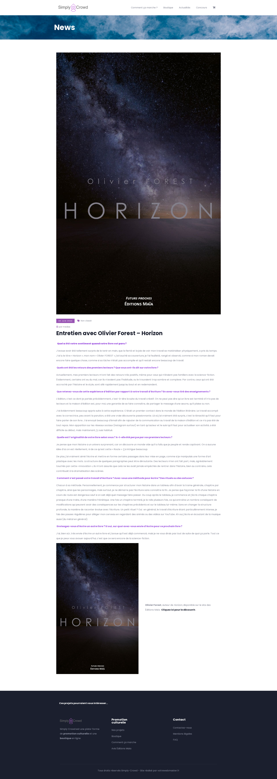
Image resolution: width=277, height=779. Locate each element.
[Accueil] (73, 8)
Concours (201, 7)
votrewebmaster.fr (168, 770)
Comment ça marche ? (144, 7)
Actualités (184, 7)
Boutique (168, 7)
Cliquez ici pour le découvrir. (178, 609)
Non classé (86, 320)
